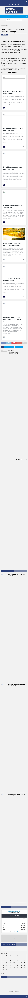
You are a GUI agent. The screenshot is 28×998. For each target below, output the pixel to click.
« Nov (2, 973)
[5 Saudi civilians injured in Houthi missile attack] (4, 900)
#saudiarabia (19, 347)
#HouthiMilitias (9, 347)
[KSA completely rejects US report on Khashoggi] (4, 680)
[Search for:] (14, 19)
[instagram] (18, 4)
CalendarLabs (17, 991)
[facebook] (10, 4)
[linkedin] (15, 4)
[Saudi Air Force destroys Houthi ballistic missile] (4, 790)
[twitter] (12, 4)
